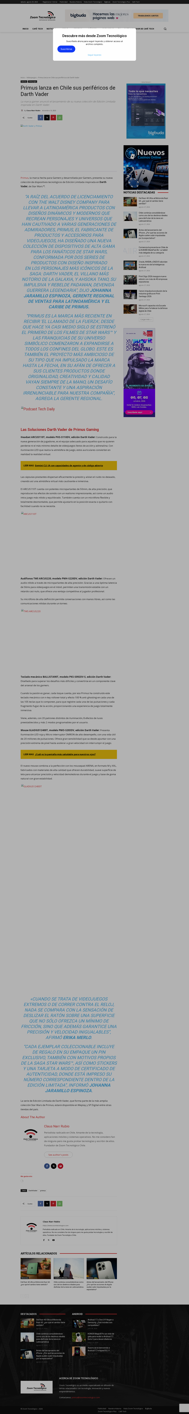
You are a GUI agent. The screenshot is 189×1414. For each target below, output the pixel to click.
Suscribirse (66, 49)
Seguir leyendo (94, 55)
